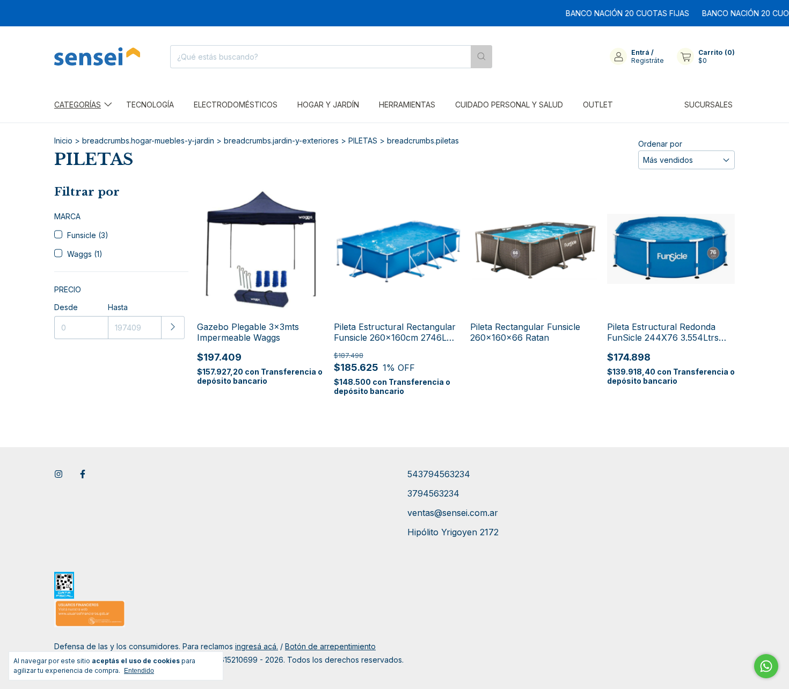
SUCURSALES (708, 104)
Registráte (647, 60)
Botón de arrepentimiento (330, 646)
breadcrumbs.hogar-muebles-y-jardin (148, 140)
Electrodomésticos (235, 104)
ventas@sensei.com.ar (452, 512)
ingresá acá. (256, 646)
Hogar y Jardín (328, 104)
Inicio (63, 140)
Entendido (139, 670)
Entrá (640, 52)
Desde (66, 307)
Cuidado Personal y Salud (509, 104)
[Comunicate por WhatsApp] (766, 666)
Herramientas (407, 104)
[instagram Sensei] (58, 474)
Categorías (77, 104)
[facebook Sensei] (82, 474)
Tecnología (150, 104)
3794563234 (433, 493)
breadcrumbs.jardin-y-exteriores (281, 140)
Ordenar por (660, 143)
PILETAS (362, 140)
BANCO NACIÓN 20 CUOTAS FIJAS (618, 13)
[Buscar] (481, 56)
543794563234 (438, 474)
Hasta (118, 307)
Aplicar (173, 327)
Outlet (598, 104)
